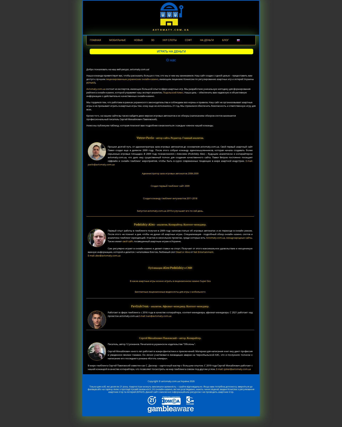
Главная (95, 40)
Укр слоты (169, 40)
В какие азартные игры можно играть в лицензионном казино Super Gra (170, 281)
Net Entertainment (203, 252)
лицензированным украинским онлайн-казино (132, 79)
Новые (138, 40)
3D (152, 40)
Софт (188, 40)
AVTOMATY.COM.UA (171, 29)
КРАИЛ (91, 82)
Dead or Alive (183, 252)
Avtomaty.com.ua (95, 89)
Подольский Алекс (173, 92)
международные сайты (239, 237)
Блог (225, 40)
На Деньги (207, 40)
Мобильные (117, 40)
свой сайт (127, 241)
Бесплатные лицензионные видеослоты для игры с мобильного (170, 291)
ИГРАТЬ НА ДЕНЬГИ (171, 51)
